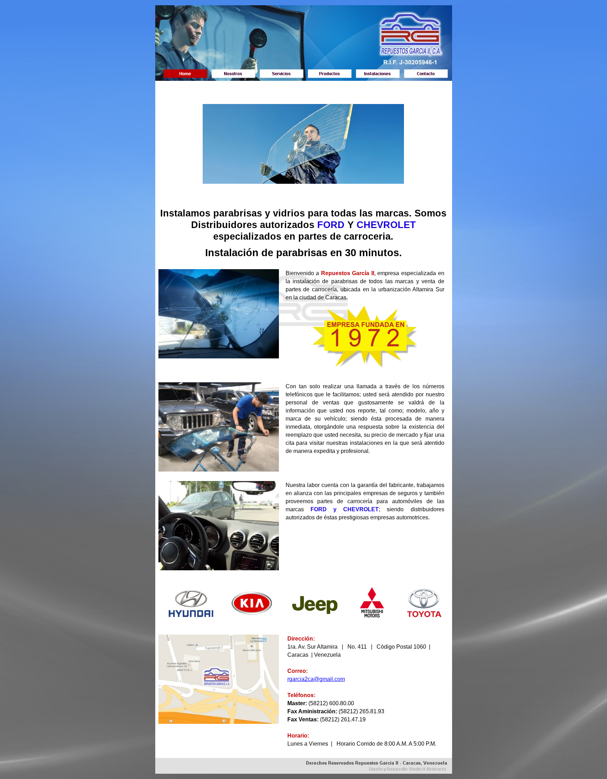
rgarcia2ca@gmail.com (316, 679)
